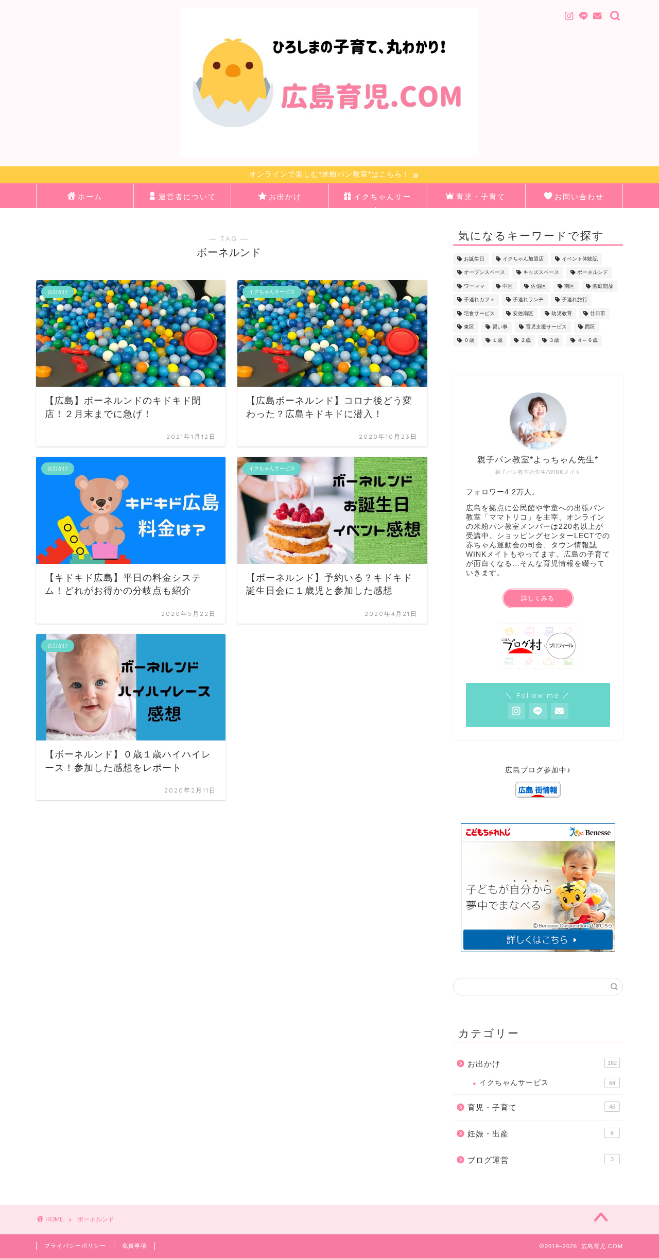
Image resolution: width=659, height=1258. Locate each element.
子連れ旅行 (574, 300)
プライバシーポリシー (75, 1246)
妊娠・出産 (540, 1133)
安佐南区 (523, 313)
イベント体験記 (580, 259)
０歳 (469, 340)
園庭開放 (603, 286)
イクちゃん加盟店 (523, 259)
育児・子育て (481, 196)
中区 (507, 286)
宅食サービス (479, 313)
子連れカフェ (479, 300)
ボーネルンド (592, 272)
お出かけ (285, 196)
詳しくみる (537, 598)
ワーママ (474, 286)
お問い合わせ (579, 196)
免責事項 (134, 1246)
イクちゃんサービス (382, 200)
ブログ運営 (540, 1160)
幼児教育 (561, 313)
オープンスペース (484, 272)
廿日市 (597, 313)
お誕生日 (474, 259)
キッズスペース (541, 272)
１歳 (497, 340)
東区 (469, 327)
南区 (569, 286)
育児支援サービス (546, 327)
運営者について (187, 196)
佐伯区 (538, 286)
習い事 (500, 327)
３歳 (554, 340)
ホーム (90, 196)
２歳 (526, 340)
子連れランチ (528, 300)
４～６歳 (587, 340)
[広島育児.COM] (329, 155)
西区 (590, 327)
